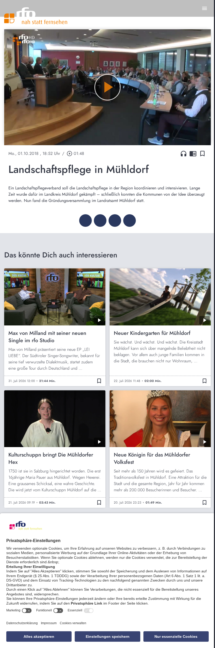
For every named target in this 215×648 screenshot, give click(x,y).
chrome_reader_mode (193, 153)
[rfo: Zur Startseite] (35, 15)
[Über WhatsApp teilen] (115, 220)
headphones (183, 153)
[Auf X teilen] (100, 220)
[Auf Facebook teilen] (85, 220)
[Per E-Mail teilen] (129, 220)
